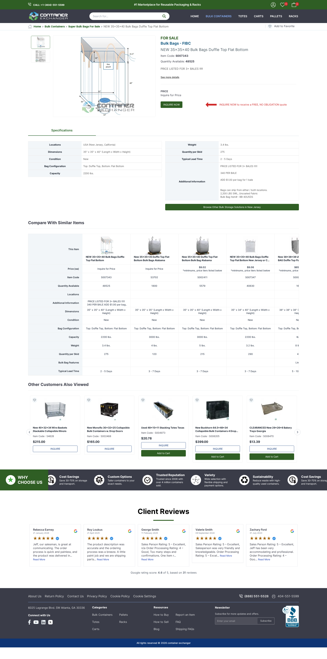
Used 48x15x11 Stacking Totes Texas (162, 442)
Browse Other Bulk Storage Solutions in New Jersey (232, 207)
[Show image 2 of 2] (40, 56)
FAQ (178, 636)
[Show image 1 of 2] (40, 42)
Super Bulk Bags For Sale (84, 26)
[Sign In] (273, 4)
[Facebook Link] (29, 636)
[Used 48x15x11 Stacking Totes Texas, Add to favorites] (144, 414)
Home (195, 16)
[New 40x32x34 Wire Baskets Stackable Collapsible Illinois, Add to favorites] (36, 414)
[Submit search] (164, 16)
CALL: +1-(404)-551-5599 (48, 4)
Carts (258, 16)
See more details (170, 77)
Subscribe (265, 635)
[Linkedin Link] (43, 637)
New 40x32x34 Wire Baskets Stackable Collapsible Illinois (50, 444)
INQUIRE (55, 463)
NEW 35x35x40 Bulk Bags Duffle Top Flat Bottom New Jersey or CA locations (249, 273)
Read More (39, 574)
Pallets (276, 16)
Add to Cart (163, 467)
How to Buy (161, 629)
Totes (242, 16)
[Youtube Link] (36, 637)
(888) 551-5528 (256, 611)
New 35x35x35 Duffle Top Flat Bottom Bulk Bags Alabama (151, 273)
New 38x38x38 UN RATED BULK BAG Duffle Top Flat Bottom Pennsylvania (296, 273)
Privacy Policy (97, 611)
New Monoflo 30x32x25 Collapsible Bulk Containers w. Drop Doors (108, 444)
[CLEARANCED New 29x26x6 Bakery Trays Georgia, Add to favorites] (252, 414)
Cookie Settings (144, 611)
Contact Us (75, 611)
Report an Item (185, 629)
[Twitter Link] (50, 637)
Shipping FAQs (185, 643)
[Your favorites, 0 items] (282, 5)
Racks (293, 16)
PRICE (164, 91)
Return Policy (54, 611)
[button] (104, 76)
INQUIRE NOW (171, 104)
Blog (156, 643)
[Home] (48, 16)
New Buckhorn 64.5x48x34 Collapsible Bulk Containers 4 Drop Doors (215, 444)
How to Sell (161, 636)
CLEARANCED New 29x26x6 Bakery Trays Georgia (271, 444)
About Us (34, 611)
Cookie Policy (120, 611)
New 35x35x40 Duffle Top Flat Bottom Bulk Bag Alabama (199, 273)
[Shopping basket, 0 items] (294, 4)
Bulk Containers (218, 16)
